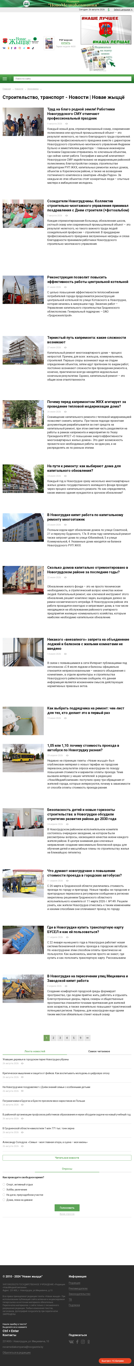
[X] (73, 189)
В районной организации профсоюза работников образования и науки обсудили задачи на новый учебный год (67, 1114)
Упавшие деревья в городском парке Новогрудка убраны (36, 1059)
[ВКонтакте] (64, 189)
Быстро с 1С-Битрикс (113, 1360)
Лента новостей (35, 1051)
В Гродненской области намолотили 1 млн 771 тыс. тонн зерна (38, 1128)
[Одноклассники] (68, 189)
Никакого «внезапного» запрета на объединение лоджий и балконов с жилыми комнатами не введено (88, 644)
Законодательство (79, 1294)
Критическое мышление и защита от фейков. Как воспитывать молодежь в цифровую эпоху (56, 1073)
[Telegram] (78, 189)
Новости (19, 89)
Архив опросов (67, 1214)
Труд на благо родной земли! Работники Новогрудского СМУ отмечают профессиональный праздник (81, 113)
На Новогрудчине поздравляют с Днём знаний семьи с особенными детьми (46, 1087)
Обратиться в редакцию (17, 1352)
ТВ (70, 1299)
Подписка (74, 1305)
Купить (65, 43)
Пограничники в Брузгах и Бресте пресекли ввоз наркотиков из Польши (44, 1100)
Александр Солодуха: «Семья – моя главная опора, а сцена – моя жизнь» (45, 1142)
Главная (7, 89)
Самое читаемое (99, 1051)
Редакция (74, 1282)
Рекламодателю (78, 1288)
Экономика (33, 89)
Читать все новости (67, 1157)
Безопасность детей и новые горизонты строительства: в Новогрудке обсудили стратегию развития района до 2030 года (81, 814)
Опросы (67, 1168)
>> (87, 1038)
